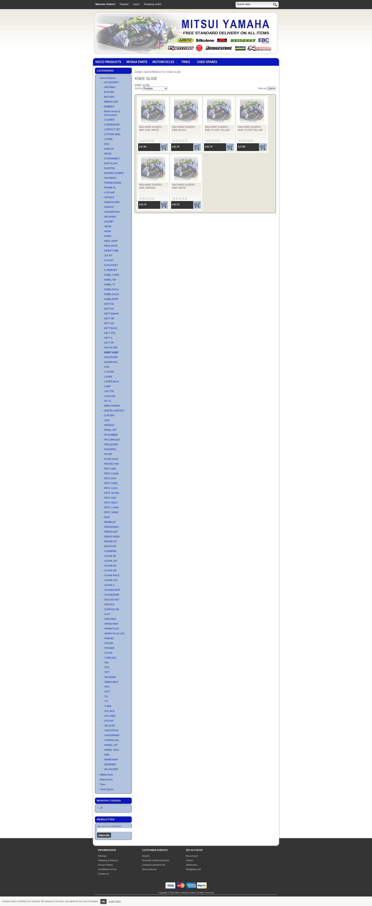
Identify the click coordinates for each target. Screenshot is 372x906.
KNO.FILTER (111, 357)
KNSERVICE (111, 362)
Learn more (114, 901)
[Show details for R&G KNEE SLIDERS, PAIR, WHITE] (186, 180)
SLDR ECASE (111, 609)
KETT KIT (109, 308)
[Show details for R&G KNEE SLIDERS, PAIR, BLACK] (186, 123)
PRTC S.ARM (111, 507)
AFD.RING (109, 87)
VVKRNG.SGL (111, 740)
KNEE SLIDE (111, 352)
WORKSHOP (111, 759)
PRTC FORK (111, 483)
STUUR (108, 653)
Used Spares (207, 62)
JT (101, 808)
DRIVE (107, 153)
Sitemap (102, 856)
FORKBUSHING (112, 182)
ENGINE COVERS (114, 173)
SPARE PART (111, 624)
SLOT (107, 614)
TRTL (107, 687)
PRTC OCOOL (112, 493)
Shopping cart (193, 869)
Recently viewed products (155, 860)
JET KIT (108, 255)
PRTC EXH (110, 478)
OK (103, 901)
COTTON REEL (112, 134)
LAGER (108, 376)
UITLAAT (109, 720)
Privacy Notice (105, 865)
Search (146, 856)
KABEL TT (109, 284)
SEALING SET (111, 599)
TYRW (107, 706)
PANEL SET (110, 430)
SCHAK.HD (110, 565)
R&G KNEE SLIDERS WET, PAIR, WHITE (150, 128)
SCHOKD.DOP (112, 590)
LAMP (107, 386)
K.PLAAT (109, 260)
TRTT (107, 691)
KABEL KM (110, 279)
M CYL (107, 401)
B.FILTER (109, 92)
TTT (106, 701)
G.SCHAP (109, 192)
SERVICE (109, 604)
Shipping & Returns (108, 860)
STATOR (108, 643)
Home (138, 72)
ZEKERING (110, 764)
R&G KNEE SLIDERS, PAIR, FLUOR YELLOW (217, 128)
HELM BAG (110, 216)
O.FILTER (109, 415)
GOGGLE (109, 197)
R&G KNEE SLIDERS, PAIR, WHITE (183, 186)
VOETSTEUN (111, 730)
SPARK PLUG (111, 628)
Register (124, 4)
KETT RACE (110, 328)
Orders (189, 860)
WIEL (107, 754)
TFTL (107, 667)
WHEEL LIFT (111, 745)
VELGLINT (109, 725)
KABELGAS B (111, 294)
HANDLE (109, 207)
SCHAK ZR (110, 556)
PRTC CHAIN (111, 473)
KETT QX (109, 323)
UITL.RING (110, 716)
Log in (136, 4)
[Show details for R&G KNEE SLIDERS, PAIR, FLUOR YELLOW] (219, 123)
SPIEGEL (109, 638)
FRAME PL (110, 187)
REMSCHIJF (111, 531)
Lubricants (109, 396)
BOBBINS (109, 106)
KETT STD (109, 333)
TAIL (106, 662)
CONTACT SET (112, 129)
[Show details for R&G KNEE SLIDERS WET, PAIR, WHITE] (153, 123)
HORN (107, 236)
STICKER (109, 648)
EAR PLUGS (111, 163)
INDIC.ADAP (111, 241)
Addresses (191, 865)
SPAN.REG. (110, 619)
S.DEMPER (110, 551)
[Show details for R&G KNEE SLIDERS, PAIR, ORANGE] (153, 180)
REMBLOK (110, 522)
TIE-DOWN (110, 677)
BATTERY (109, 97)
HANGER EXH (112, 212)
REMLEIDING (111, 527)
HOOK (107, 231)
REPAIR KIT (110, 541)
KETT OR (109, 318)
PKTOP (108, 454)
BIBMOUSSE (111, 101)
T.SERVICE (110, 657)
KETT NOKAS (111, 313)
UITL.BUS (109, 711)
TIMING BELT (111, 682)
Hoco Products (108, 62)
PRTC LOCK (111, 488)
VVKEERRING (112, 735)
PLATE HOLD (111, 459)
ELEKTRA (109, 168)
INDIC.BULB (110, 245)
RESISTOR (110, 546)
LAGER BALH (111, 381)
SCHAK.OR (110, 570)
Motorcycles (163, 62)
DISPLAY (109, 149)
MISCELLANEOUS (114, 410)
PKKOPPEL (110, 449)
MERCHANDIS (112, 405)
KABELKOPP (111, 299)
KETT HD (109, 304)
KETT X (108, 338)
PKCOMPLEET (112, 439)
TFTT (107, 672)
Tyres (185, 62)
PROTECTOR (111, 464)
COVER (108, 139)
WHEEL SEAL (111, 750)
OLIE (106, 420)
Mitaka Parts (136, 62)
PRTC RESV (111, 502)
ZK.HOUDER (111, 769)
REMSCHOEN (112, 536)
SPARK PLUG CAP (114, 633)
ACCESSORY (111, 82)
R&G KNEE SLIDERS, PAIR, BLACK (183, 128)
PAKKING (109, 425)
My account (192, 856)
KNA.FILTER (110, 347)
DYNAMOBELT (112, 158)
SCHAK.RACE (112, 575)
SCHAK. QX (110, 561)
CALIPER (109, 119)
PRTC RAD (110, 498)
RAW (107, 517)
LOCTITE (109, 391)
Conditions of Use (107, 869)
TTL (106, 696)
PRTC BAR (110, 468)
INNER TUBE (111, 250)
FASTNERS (110, 178)
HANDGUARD (112, 202)
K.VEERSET (110, 270)
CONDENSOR (112, 124)
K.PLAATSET (111, 265)
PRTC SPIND (111, 512)
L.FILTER (109, 372)
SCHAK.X (109, 585)
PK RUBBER (111, 435)
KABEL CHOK (111, 275)
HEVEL (108, 226)
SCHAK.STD (111, 580)
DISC (107, 144)
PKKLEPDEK (111, 444)
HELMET (109, 221)
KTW (106, 367)
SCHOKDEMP (111, 594)
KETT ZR (109, 342)
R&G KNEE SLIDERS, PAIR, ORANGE (150, 186)
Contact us (103, 873)
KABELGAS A (111, 289)
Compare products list (153, 865)
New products (149, 869)
